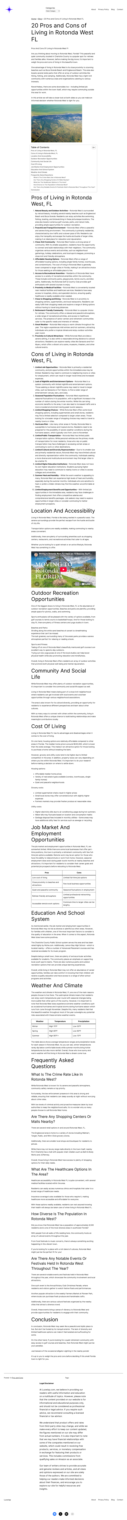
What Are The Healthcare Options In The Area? (50, 182)
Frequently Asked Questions (42, 175)
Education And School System (42, 170)
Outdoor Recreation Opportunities (44, 159)
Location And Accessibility (41, 156)
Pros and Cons (17, 1378)
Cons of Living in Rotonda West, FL (44, 153)
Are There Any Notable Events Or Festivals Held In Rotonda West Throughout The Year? (64, 187)
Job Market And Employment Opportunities (47, 167)
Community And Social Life (41, 161)
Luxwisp (7, 1500)
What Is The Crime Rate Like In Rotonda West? (50, 177)
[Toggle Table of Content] (92, 147)
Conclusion (35, 190)
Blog (40, 19)
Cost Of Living (36, 164)
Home (33, 19)
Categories (50, 8)
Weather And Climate (39, 172)
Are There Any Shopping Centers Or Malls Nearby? (51, 180)
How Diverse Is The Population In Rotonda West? (51, 185)
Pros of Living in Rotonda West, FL (44, 151)
